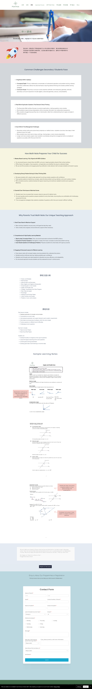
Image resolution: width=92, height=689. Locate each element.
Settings (79, 686)
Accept (85, 686)
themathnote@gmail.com (26, 674)
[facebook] (77, 674)
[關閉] (90, 687)
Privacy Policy (57, 686)
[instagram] (74, 674)
